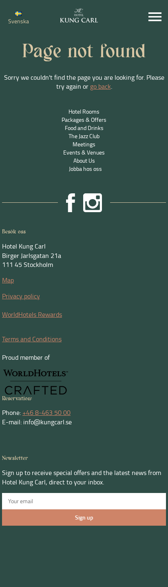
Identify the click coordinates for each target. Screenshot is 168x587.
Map (8, 280)
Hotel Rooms (84, 111)
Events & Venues (84, 152)
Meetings (84, 144)
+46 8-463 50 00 (46, 412)
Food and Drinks (84, 128)
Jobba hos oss (85, 169)
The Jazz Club (84, 136)
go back (100, 86)
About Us (84, 160)
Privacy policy (21, 295)
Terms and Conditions (32, 338)
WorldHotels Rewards (32, 314)
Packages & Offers (84, 119)
